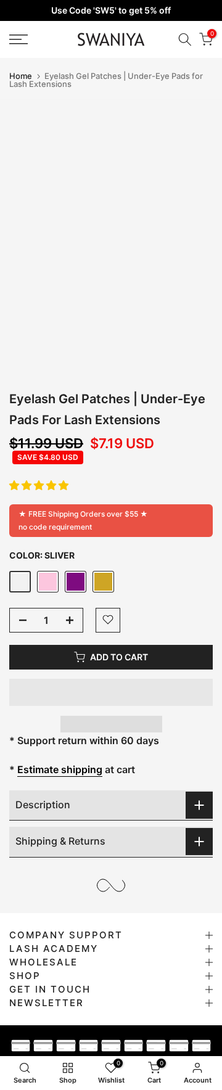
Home (20, 76)
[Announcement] (111, 10)
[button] (38, 485)
